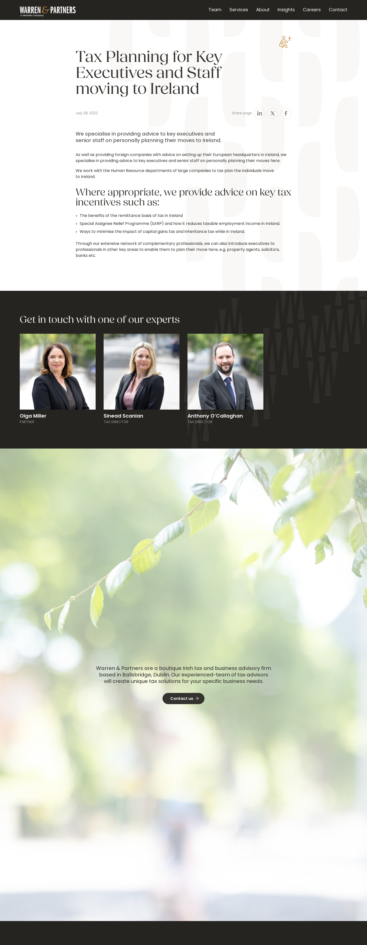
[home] (48, 10)
